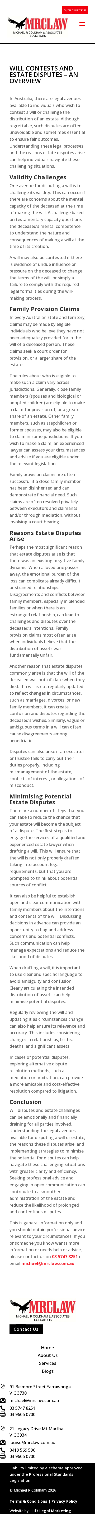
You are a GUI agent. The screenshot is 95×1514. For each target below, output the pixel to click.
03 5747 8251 (65, 1256)
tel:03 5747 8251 (77, 10)
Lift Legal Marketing (51, 1510)
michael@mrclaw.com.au (47, 1263)
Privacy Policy (63, 1501)
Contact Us (26, 1329)
